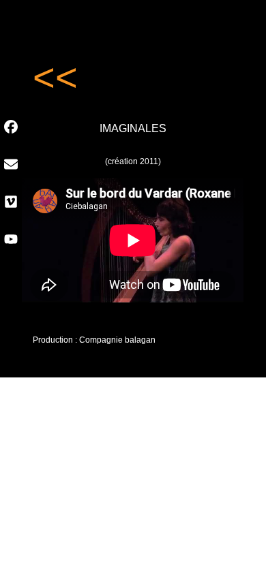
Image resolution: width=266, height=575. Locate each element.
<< (55, 77)
